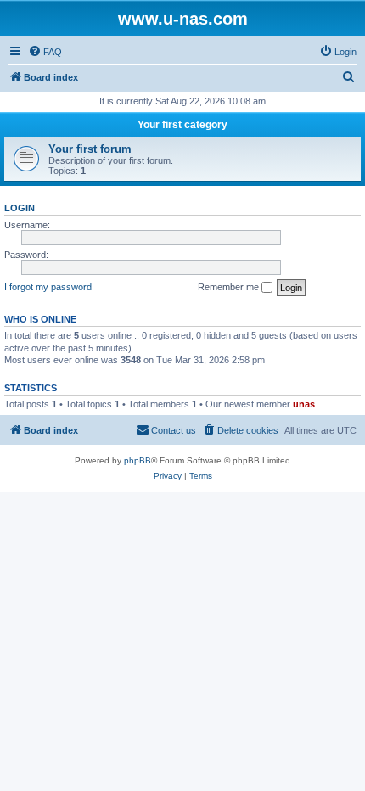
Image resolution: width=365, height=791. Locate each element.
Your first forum (90, 149)
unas (304, 404)
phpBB (137, 460)
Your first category (182, 125)
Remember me (229, 287)
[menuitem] (45, 52)
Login (19, 208)
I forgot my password (48, 287)
